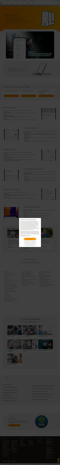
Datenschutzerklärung (23, 235)
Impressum (28, 235)
